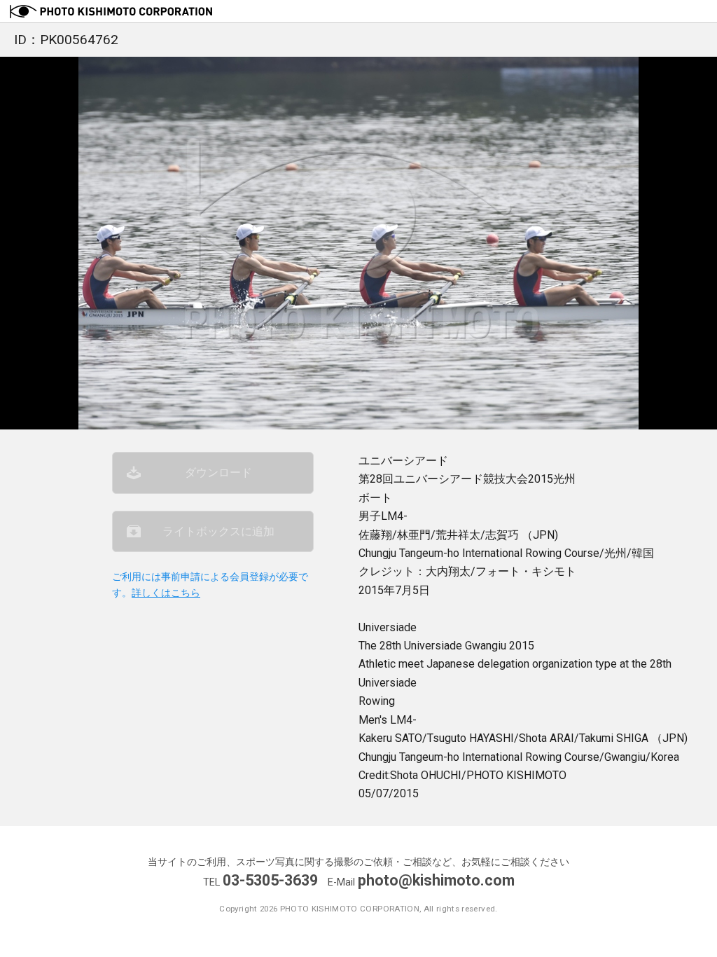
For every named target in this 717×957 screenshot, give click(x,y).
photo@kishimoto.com (436, 880)
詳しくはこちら (166, 593)
